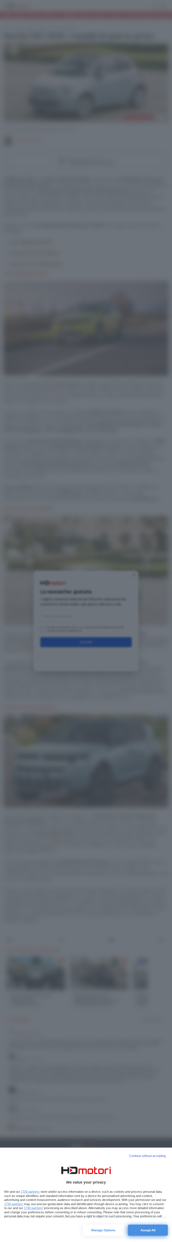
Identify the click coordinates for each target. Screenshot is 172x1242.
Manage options (103, 1230)
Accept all (148, 1230)
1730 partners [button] (30, 1191)
